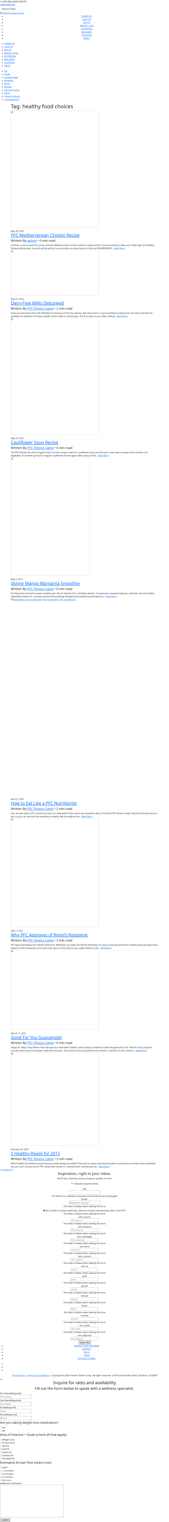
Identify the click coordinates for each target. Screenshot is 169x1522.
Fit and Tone (8, 1442)
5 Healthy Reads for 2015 (35, 1153)
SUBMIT (5, 1520)
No (3, 1430)
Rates (87, 38)
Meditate (8, 80)
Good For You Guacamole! (36, 1037)
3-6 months (8, 1473)
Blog (87, 1352)
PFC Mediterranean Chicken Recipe (45, 235)
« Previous (5, 1169)
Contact (86, 1349)
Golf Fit (86, 19)
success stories (11, 90)
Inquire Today (8, 8)
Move (7, 83)
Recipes (8, 86)
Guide (7, 74)
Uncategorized (11, 99)
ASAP (4, 1467)
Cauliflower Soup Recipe (34, 442)
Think (7, 93)
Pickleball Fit (8, 1458)
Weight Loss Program (86, 1345)
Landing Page (11, 77)
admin (32, 240)
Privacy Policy (18, 1375)
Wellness (86, 32)
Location (86, 35)
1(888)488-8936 (7, 4)
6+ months (7, 1477)
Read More (119, 248)
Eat (5, 71)
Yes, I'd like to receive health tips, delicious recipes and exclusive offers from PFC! (85, 1210)
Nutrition (86, 29)
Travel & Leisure (12, 96)
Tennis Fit (86, 16)
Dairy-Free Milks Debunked (37, 303)
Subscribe (85, 1342)
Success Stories (87, 1358)
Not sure (6, 1480)
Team (87, 1355)
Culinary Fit (7, 1455)
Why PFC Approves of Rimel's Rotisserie (49, 935)
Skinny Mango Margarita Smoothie (45, 583)
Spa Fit (86, 22)
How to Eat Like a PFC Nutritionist (44, 803)
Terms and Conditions (39, 1375)
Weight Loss (87, 25)
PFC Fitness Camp (40, 308)
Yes (4, 1427)
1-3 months (8, 1470)
